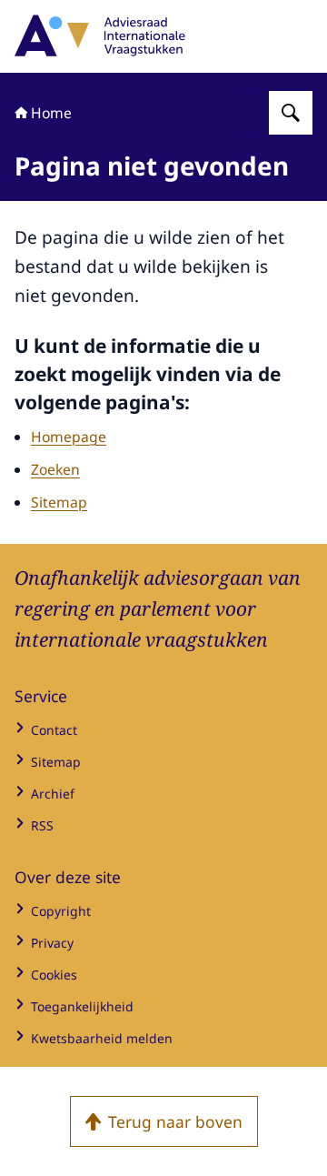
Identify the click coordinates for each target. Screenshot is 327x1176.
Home (51, 113)
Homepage (68, 437)
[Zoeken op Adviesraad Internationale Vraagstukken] (290, 113)
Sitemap (59, 502)
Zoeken (55, 469)
